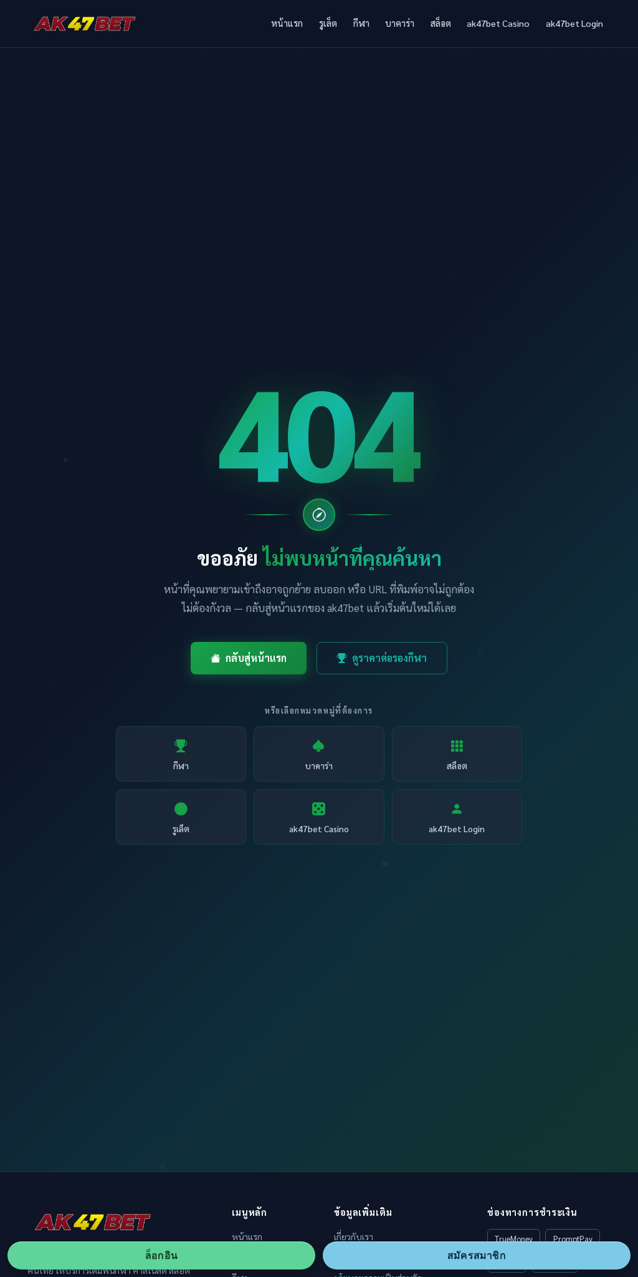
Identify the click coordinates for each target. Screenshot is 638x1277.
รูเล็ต (328, 23)
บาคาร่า (399, 23)
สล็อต (441, 23)
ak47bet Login (574, 23)
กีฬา (361, 23)
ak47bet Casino (498, 23)
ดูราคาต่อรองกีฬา (389, 657)
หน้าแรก (287, 23)
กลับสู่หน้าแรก (256, 657)
